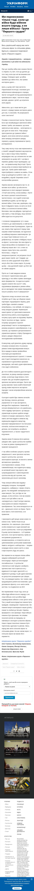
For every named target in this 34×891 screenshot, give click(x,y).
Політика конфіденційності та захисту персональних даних (10, 863)
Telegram (28, 704)
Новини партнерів (20, 824)
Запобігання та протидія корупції (10, 857)
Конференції (21, 827)
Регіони (7, 820)
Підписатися (9, 697)
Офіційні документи (21, 830)
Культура (7, 826)
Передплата (8, 844)
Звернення (5, 663)
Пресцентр (20, 6)
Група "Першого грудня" (9, 667)
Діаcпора (7, 828)
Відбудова (8, 807)
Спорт (7, 831)
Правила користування (9, 850)
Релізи (19, 834)
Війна (6, 804)
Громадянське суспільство (17, 663)
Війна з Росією (20, 667)
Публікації (20, 804)
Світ (6, 817)
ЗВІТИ (7, 869)
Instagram (5, 705)
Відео (19, 812)
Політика (7, 809)
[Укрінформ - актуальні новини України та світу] (17, 3)
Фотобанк (13, 6)
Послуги (6, 6)
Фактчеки (7, 815)
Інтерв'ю (20, 807)
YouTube (13, 705)
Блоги (19, 815)
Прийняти (17, 888)
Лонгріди (20, 820)
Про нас (7, 839)
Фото (19, 809)
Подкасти (20, 801)
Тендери (7, 854)
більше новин (17, 709)
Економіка (8, 812)
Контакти (7, 841)
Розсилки (7, 876)
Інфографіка (21, 818)
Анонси (26, 6)
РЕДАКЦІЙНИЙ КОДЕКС (9, 872)
